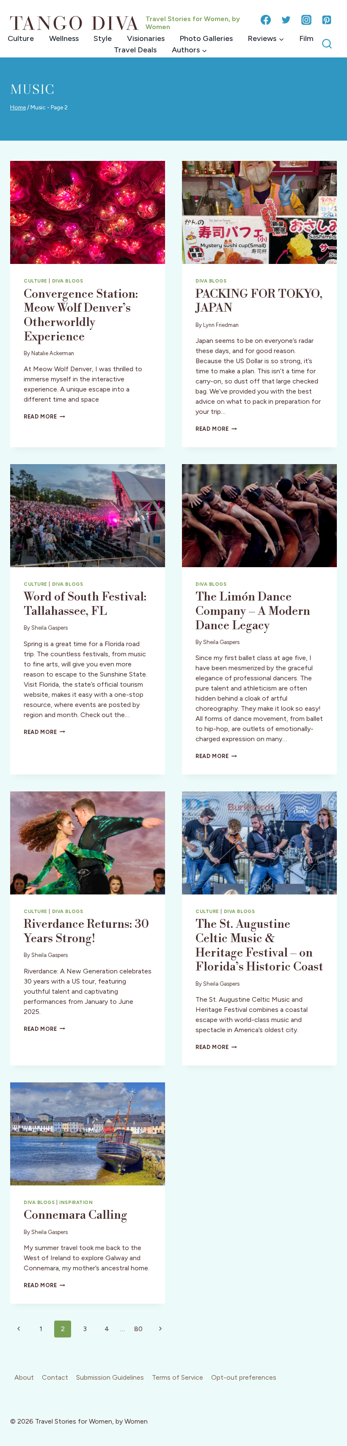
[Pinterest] (327, 20)
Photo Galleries (206, 38)
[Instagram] (306, 20)
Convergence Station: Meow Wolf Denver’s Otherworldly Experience (81, 315)
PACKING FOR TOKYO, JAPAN (259, 301)
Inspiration (76, 1202)
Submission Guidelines (110, 1377)
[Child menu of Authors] (189, 50)
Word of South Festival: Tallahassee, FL (85, 604)
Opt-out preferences (243, 1377)
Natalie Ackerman (52, 353)
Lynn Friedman (221, 325)
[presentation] (87, 212)
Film (306, 38)
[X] (286, 20)
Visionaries (146, 38)
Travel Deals (135, 49)
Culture (21, 38)
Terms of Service (177, 1377)
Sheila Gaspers (49, 628)
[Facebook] (266, 20)
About (24, 1377)
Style (103, 38)
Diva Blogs (67, 281)
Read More (44, 416)
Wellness (64, 38)
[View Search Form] (327, 44)
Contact (55, 1377)
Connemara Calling (75, 1215)
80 (138, 1329)
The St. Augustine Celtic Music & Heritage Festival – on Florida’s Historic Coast (259, 945)
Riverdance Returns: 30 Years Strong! (86, 931)
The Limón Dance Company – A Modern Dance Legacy (253, 611)
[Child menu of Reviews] (266, 38)
